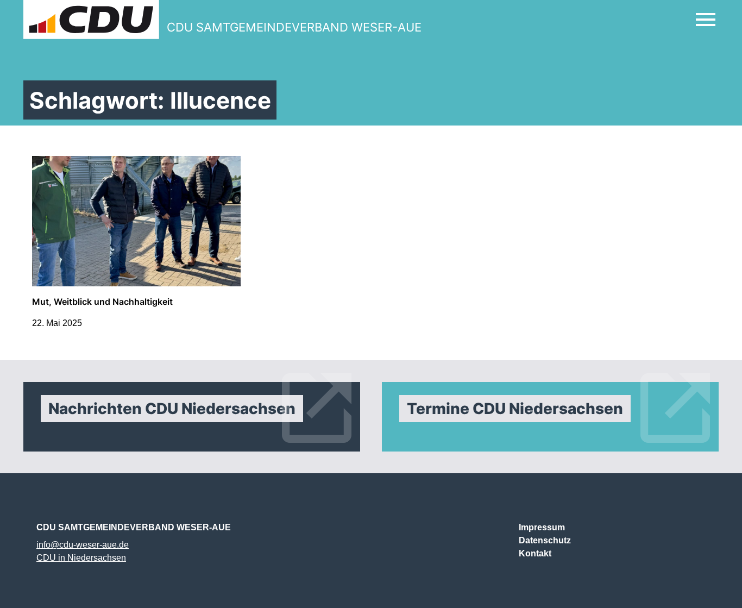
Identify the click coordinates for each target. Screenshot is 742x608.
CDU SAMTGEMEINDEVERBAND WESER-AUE (133, 527)
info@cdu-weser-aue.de (82, 544)
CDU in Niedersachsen (81, 557)
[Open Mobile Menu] (706, 20)
